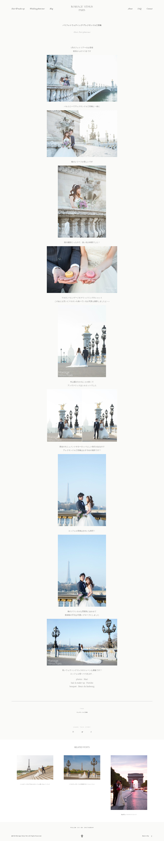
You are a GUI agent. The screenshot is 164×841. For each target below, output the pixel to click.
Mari (76, 32)
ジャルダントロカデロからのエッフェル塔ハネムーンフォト (35, 785)
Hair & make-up (18, 8)
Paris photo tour (84, 32)
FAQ (139, 8)
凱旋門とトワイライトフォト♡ (129, 785)
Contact (149, 8)
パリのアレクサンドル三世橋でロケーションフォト (82, 785)
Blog (51, 8)
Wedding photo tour (37, 8)
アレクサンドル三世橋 (82, 712)
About (130, 8)
